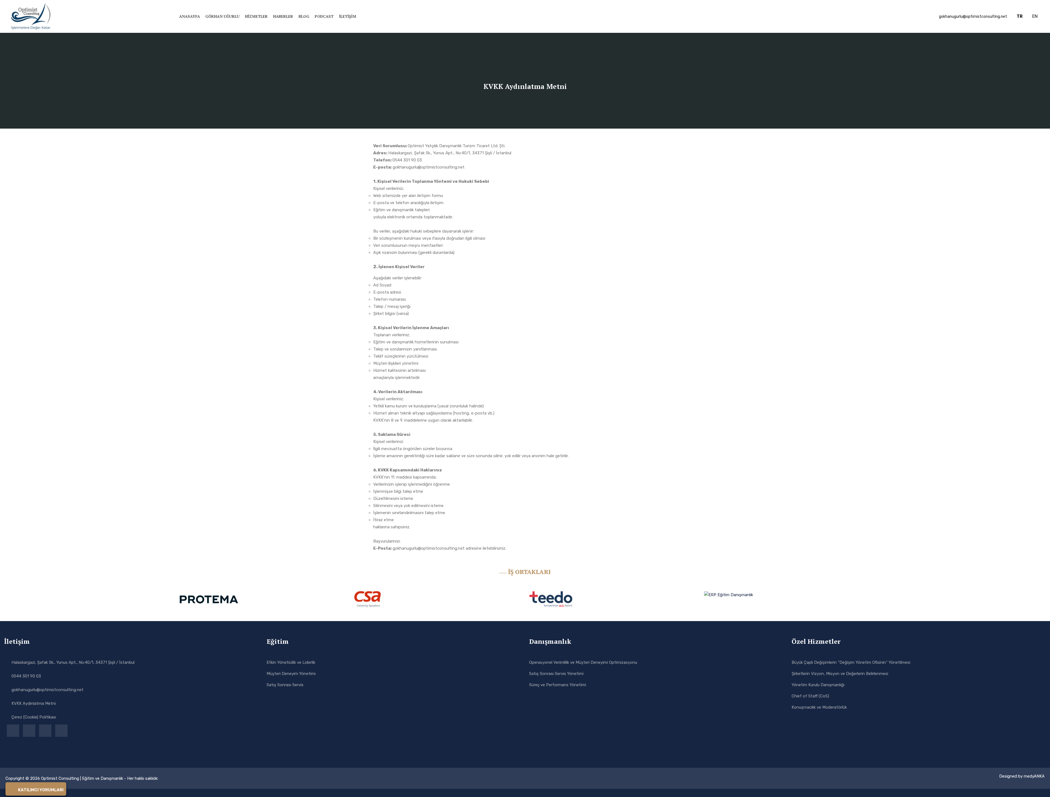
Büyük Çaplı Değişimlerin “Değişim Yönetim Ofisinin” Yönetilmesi (851, 662)
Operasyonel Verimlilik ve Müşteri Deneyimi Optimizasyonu (583, 662)
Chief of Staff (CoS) (810, 696)
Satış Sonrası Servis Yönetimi (556, 673)
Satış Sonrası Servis (285, 684)
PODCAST (324, 16)
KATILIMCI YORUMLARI (40, 789)
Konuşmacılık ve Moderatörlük (819, 707)
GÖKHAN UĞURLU (222, 16)
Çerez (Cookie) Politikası (33, 717)
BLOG (304, 16)
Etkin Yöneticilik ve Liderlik (291, 662)
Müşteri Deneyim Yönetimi (291, 673)
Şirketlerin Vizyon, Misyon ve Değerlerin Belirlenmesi (840, 673)
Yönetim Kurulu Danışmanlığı (818, 684)
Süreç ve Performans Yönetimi (557, 684)
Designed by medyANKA (1022, 776)
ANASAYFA (189, 16)
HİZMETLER (256, 16)
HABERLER (283, 16)
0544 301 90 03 (26, 676)
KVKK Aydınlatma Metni (33, 703)
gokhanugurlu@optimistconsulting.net (47, 689)
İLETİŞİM (347, 16)
